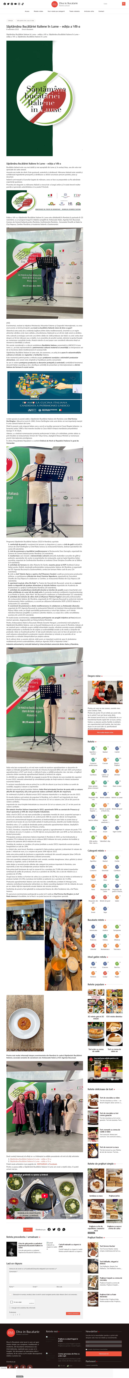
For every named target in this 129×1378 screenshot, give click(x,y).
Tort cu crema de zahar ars (114, 1050)
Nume (11, 1287)
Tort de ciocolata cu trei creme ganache (109, 1114)
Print (28, 1230)
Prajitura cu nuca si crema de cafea (114, 1227)
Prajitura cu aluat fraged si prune (68, 1340)
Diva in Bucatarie (68, 3)
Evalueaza (12, 1312)
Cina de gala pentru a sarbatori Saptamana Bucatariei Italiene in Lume (31, 1245)
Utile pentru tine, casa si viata (25, 21)
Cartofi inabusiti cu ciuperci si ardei (70, 1245)
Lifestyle (10, 21)
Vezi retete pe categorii (56, 11)
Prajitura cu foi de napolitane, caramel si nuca (96, 1228)
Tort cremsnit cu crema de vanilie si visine (110, 1131)
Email (35, 1287)
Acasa (27, 11)
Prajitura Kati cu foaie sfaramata (108, 1295)
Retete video (38, 11)
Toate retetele (74, 11)
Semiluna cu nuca (95, 1196)
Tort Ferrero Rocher (107, 1246)
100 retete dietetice (114, 1016)
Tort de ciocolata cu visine (110, 1098)
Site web (59, 1287)
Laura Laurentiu (92, 1365)
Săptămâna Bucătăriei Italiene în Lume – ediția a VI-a (30, 1161)
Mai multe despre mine (105, 732)
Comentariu (13, 1272)
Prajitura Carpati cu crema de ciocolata (111, 1279)
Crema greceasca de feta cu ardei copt (69, 1355)
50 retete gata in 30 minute (96, 1017)
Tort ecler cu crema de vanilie (96, 1050)
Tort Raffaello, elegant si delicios (109, 1262)
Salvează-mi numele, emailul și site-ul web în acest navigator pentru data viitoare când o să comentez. (45, 1294)
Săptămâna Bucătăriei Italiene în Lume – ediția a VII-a (30, 1159)
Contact (101, 11)
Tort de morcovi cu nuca (109, 1147)
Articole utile (89, 11)
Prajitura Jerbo (114, 1196)
